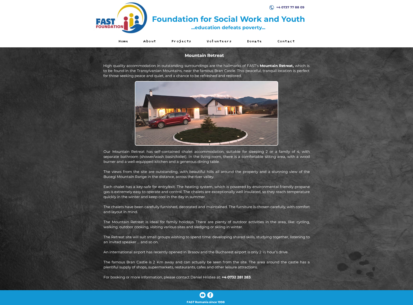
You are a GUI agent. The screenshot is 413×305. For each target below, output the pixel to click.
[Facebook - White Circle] (210, 295)
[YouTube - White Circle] (203, 295)
